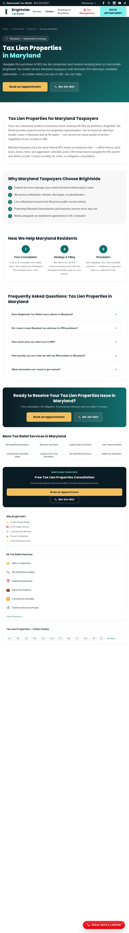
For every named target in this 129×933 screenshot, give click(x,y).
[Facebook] (103, 3)
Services (36, 11)
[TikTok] (125, 3)
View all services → (15, 616)
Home (5, 29)
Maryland (32, 29)
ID (101, 638)
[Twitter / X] (109, 3)
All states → (112, 638)
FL (77, 638)
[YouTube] (119, 3)
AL (9, 638)
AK (18, 638)
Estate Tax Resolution (112, 454)
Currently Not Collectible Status (17, 455)
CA (43, 638)
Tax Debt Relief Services (80, 454)
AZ (26, 638)
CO (51, 638)
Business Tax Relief (49, 445)
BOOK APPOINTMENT (113, 11)
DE (69, 638)
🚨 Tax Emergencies (87, 11)
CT (60, 638)
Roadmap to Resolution (64, 11)
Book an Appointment (25, 87)
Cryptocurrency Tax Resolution (49, 455)
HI (94, 638)
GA (85, 638)
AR (34, 638)
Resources (87, 3)
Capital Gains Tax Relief (80, 445)
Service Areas (18, 29)
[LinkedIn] (114, 3)
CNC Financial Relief (111, 445)
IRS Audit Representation (17, 445)
